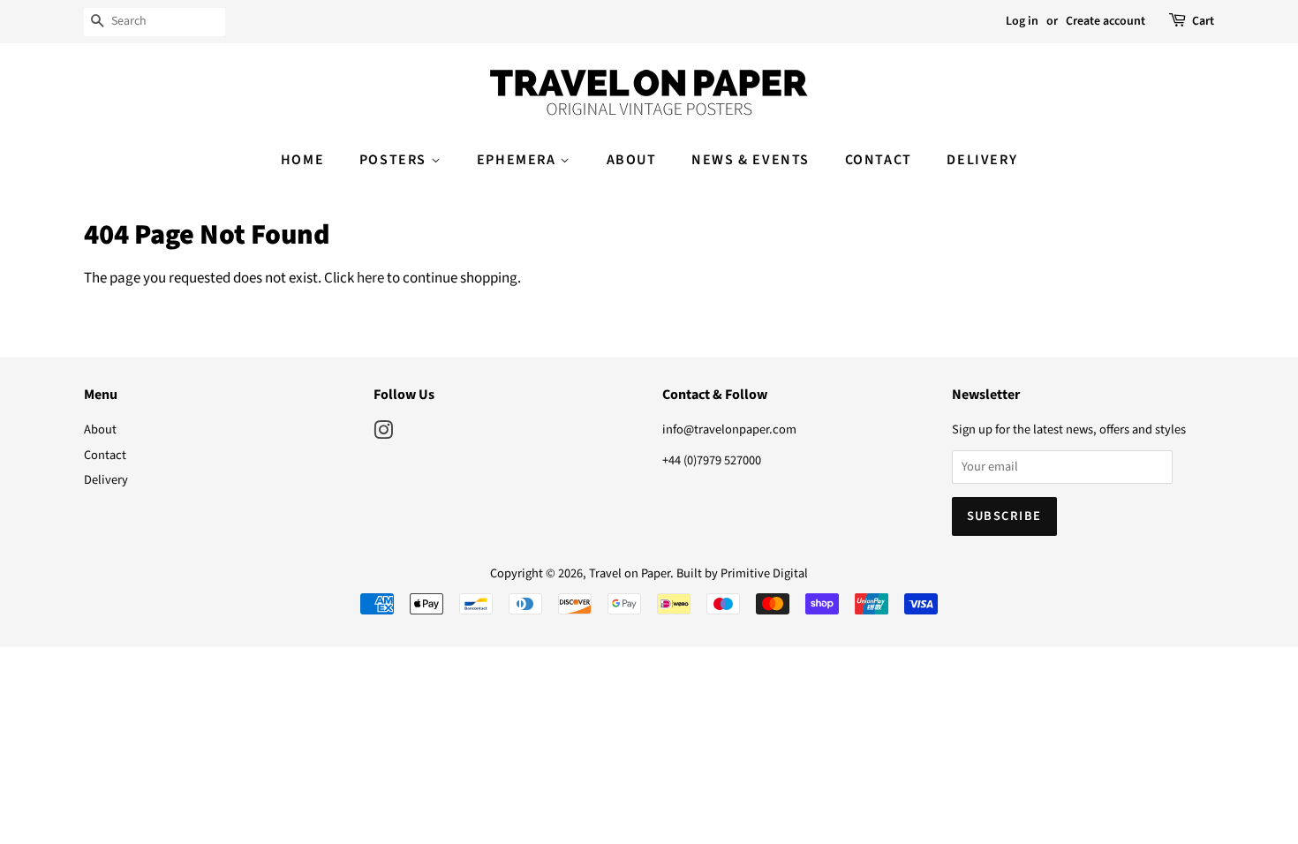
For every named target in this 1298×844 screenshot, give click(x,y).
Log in (1022, 21)
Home (302, 160)
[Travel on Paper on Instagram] (383, 434)
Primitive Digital (764, 573)
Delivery (982, 160)
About (632, 160)
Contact (878, 160)
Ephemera (518, 160)
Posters (395, 160)
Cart (1203, 21)
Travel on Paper (629, 573)
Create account (1105, 21)
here (370, 278)
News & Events (750, 160)
